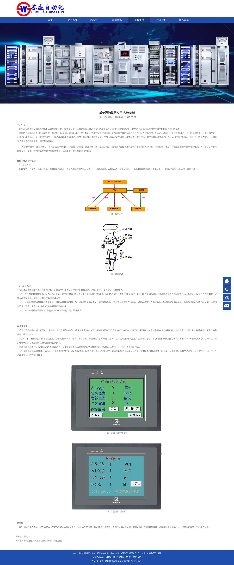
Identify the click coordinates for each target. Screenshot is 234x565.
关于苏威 (72, 19)
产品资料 (161, 19)
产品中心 (95, 19)
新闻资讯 (117, 19)
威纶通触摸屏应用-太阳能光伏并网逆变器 (43, 540)
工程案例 (139, 19)
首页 (50, 19)
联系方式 (184, 19)
